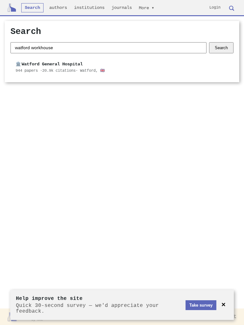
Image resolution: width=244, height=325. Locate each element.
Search (32, 7)
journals (122, 7)
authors (58, 7)
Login (214, 7)
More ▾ (146, 8)
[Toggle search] (232, 8)
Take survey (201, 305)
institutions (89, 7)
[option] (121, 67)
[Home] (11, 7)
